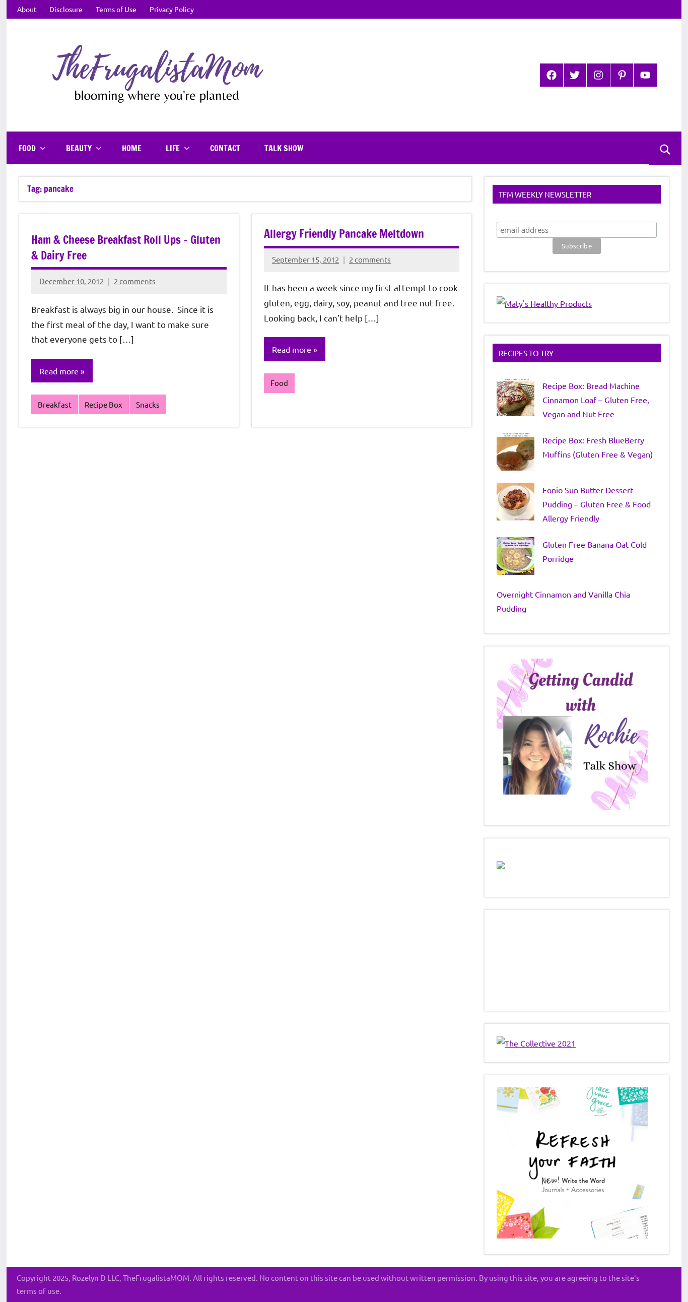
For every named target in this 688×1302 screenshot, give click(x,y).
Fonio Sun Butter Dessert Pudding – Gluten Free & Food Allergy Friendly (596, 504)
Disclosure (66, 9)
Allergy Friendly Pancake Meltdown (344, 233)
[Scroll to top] (667, 1281)
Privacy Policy (172, 9)
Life (173, 148)
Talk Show (283, 148)
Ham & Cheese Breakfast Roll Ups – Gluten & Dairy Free (126, 247)
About (27, 9)
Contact (225, 148)
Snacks (148, 404)
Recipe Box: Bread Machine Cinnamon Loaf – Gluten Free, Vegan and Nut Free (595, 399)
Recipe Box (103, 404)
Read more (59, 371)
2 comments (135, 281)
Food (27, 148)
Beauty (79, 148)
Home (132, 148)
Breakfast (55, 404)
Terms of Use (116, 9)
